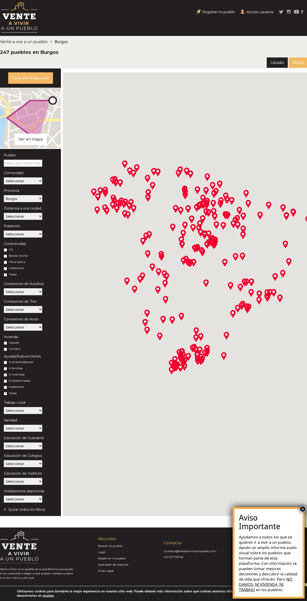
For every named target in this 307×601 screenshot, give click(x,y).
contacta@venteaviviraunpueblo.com (190, 551)
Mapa (298, 62)
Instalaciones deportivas (24, 491)
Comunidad (13, 173)
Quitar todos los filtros (26, 509)
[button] (105, 193)
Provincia (11, 190)
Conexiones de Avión (21, 319)
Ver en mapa (30, 139)
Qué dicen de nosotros (113, 564)
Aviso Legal (106, 571)
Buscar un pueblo (110, 546)
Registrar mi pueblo (112, 558)
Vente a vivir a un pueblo (24, 42)
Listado (277, 62)
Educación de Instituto (23, 473)
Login (102, 552)
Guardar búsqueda (30, 78)
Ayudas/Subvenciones (22, 356)
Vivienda (11, 337)
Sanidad (10, 420)
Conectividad (15, 244)
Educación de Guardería (24, 438)
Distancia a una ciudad (22, 208)
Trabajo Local (14, 402)
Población (12, 226)
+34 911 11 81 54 (173, 557)
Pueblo (10, 155)
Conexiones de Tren (20, 301)
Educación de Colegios (23, 456)
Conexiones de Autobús (24, 284)
